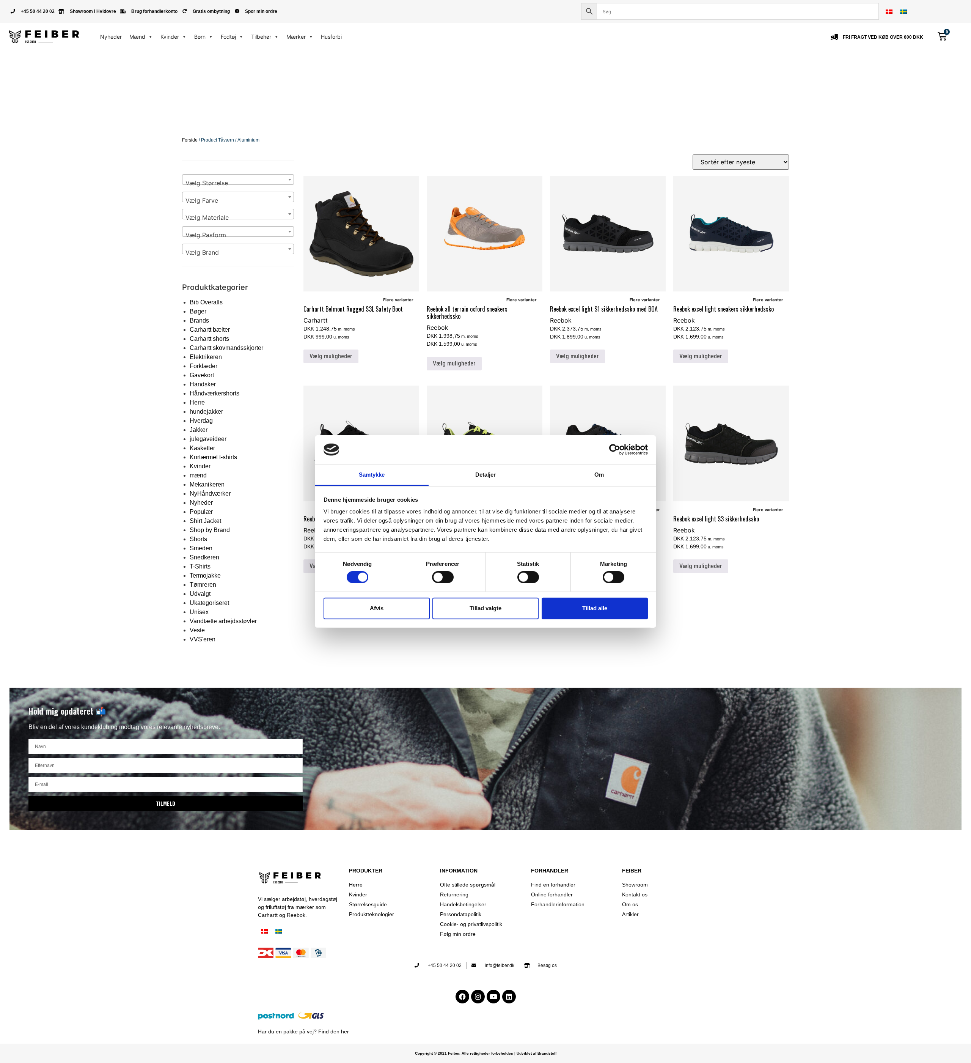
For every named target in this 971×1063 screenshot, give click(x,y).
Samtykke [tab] (372, 474)
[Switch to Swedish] (903, 11)
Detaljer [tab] (485, 474)
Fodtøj (228, 36)
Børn (200, 36)
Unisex (199, 612)
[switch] (443, 577)
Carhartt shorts (209, 338)
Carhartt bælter (210, 329)
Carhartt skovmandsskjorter (226, 348)
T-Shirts (200, 566)
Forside (190, 140)
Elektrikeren (206, 357)
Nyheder (111, 36)
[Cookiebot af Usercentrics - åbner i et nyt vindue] (614, 449)
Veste (197, 630)
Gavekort (202, 375)
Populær (201, 512)
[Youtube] (493, 996)
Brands (199, 320)
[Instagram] (478, 996)
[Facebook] (462, 996)
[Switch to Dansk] (889, 11)
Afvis (376, 608)
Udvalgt (200, 594)
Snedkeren (204, 557)
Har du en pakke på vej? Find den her (303, 1031)
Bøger (198, 311)
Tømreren (203, 584)
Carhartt (315, 320)
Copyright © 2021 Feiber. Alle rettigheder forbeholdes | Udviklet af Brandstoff (485, 1053)
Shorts (198, 539)
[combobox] (238, 179)
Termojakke (205, 575)
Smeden (201, 548)
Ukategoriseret (209, 603)
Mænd (137, 36)
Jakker (198, 430)
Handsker (203, 384)
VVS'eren (202, 639)
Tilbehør (261, 36)
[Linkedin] (509, 996)
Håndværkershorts (214, 393)
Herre (197, 402)
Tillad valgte (485, 608)
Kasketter (202, 448)
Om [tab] (599, 474)
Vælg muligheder (331, 356)
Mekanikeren (207, 484)
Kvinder (169, 36)
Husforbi (331, 36)
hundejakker (206, 411)
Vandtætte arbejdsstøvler (223, 621)
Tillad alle (594, 608)
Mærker (296, 36)
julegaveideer (208, 439)
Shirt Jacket (205, 521)
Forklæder (203, 366)
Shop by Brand (210, 530)
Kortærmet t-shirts (213, 457)
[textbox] (238, 183)
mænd (198, 475)
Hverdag (201, 420)
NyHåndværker (210, 493)
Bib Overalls (206, 302)
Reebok (437, 327)
